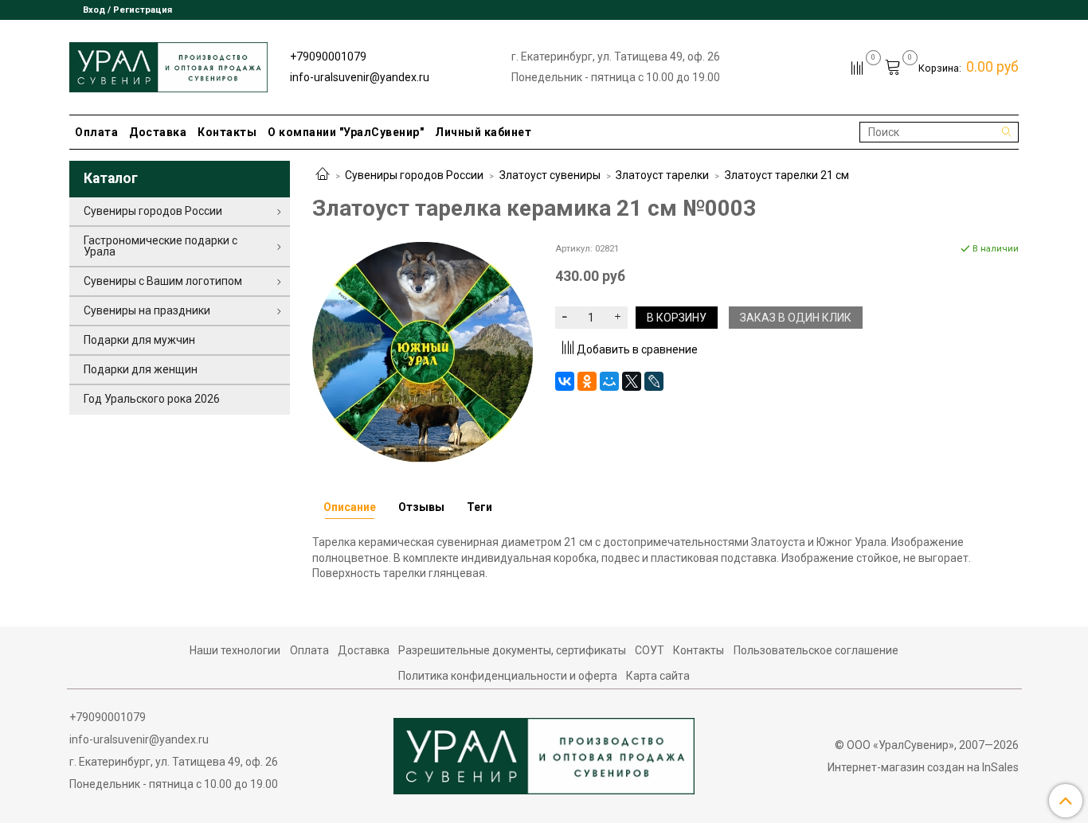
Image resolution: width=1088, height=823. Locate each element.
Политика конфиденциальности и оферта (507, 675)
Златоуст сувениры (550, 175)
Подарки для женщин (141, 369)
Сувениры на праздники (147, 310)
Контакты (227, 132)
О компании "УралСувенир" (346, 132)
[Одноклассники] (587, 381)
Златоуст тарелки (662, 175)
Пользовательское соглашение (816, 650)
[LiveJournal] (653, 381)
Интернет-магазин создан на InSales (923, 767)
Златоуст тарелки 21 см (787, 175)
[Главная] (322, 175)
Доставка (157, 132)
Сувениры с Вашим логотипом (163, 281)
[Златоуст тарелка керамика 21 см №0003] (422, 351)
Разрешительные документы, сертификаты (512, 650)
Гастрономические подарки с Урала (160, 246)
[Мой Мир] (609, 381)
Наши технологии (235, 650)
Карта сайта (658, 675)
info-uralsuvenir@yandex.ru (359, 77)
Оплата (96, 132)
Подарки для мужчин (139, 339)
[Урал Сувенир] (168, 64)
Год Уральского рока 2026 (152, 398)
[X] (631, 381)
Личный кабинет (483, 132)
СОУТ (649, 650)
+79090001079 (328, 56)
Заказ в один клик (795, 317)
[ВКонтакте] (564, 381)
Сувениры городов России (414, 175)
